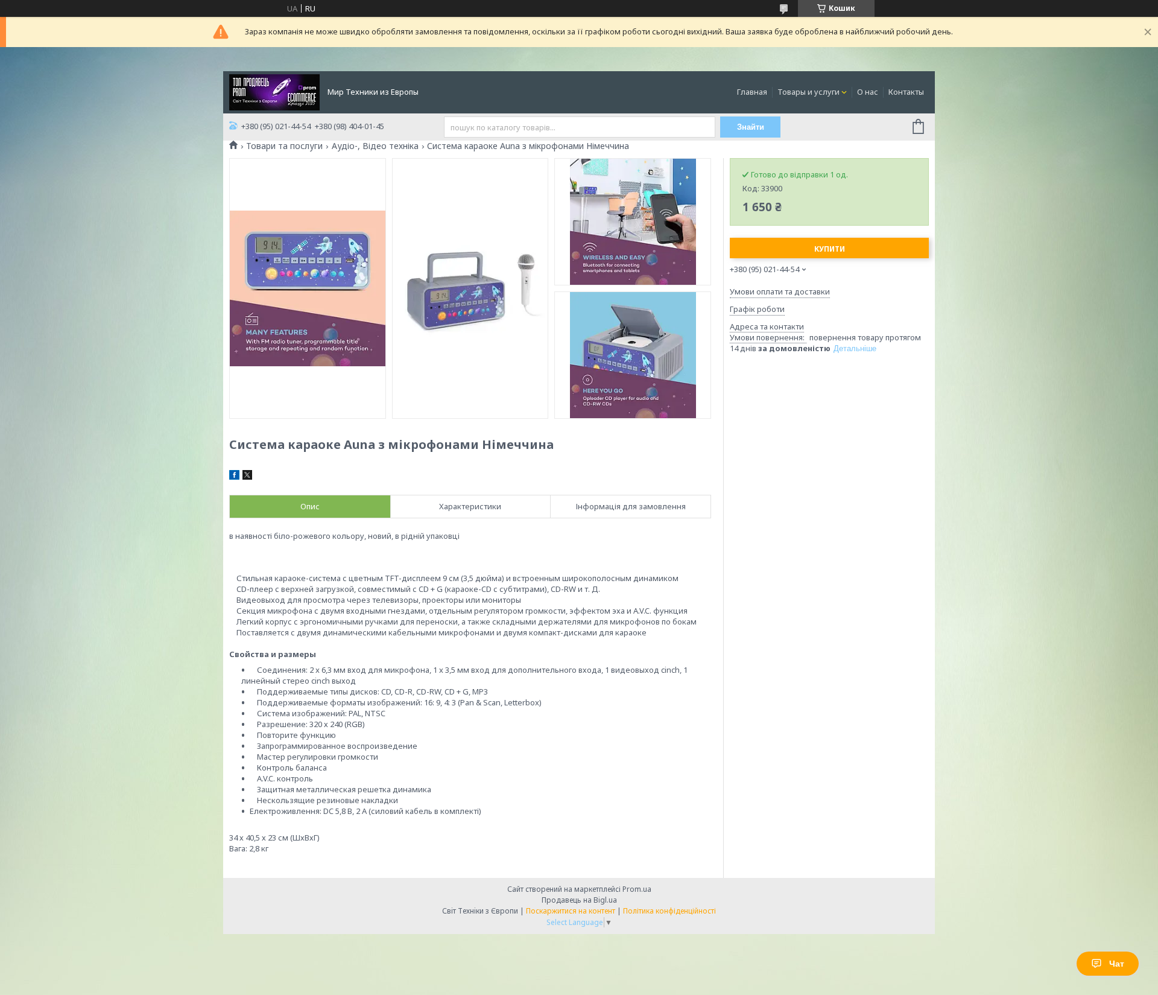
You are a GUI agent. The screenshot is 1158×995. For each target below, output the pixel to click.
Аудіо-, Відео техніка (375, 146)
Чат (1116, 963)
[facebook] (234, 476)
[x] (247, 476)
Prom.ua (636, 889)
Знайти (750, 127)
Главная (752, 91)
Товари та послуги (284, 146)
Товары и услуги (808, 91)
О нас (867, 91)
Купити (829, 249)
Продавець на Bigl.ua (579, 900)
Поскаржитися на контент (570, 911)
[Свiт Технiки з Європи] (274, 91)
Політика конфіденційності (669, 911)
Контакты (906, 91)
